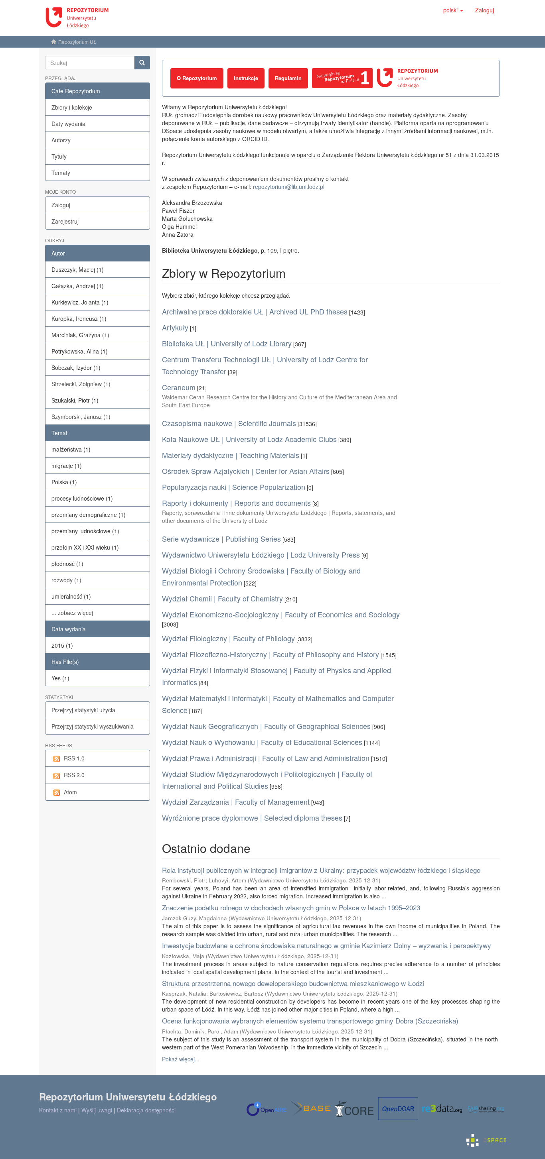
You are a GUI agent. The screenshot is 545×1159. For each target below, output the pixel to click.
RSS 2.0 (74, 775)
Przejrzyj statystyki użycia (83, 710)
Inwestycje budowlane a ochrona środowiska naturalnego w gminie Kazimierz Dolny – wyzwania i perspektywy (326, 945)
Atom (70, 792)
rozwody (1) (66, 580)
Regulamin (288, 78)
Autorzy (61, 140)
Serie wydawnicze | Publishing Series (221, 538)
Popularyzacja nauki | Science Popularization (233, 486)
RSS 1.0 (74, 758)
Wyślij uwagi (96, 1110)
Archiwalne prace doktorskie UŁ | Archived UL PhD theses (255, 311)
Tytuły (59, 156)
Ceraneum (178, 387)
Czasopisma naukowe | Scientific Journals (229, 423)
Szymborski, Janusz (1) (81, 416)
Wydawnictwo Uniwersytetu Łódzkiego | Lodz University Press (261, 554)
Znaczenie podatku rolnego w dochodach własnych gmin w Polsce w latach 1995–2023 (291, 907)
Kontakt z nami (58, 1110)
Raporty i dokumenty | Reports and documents (236, 502)
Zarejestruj (65, 221)
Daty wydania (68, 124)
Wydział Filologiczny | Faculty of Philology (228, 638)
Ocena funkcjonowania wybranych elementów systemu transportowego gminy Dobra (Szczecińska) (310, 1020)
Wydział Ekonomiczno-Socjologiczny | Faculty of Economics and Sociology (281, 614)
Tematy (60, 173)
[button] (453, 10)
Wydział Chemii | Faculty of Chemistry (222, 598)
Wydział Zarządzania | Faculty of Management (236, 801)
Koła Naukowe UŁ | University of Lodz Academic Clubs (249, 439)
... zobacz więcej (72, 613)
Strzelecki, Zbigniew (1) (81, 384)
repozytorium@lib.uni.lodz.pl (288, 187)
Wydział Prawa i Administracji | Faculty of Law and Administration (265, 757)
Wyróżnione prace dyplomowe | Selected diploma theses (252, 817)
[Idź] (142, 62)
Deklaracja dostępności (146, 1110)
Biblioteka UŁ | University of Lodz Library (227, 343)
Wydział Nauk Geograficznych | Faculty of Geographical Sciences (266, 726)
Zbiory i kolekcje (71, 107)
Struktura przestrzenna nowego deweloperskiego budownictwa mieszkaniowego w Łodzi (293, 983)
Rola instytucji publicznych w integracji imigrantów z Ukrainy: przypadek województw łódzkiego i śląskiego (321, 870)
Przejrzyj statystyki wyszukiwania (92, 726)
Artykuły (175, 327)
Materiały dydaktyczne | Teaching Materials (230, 455)
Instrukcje (246, 78)
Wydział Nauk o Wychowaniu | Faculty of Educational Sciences (262, 742)
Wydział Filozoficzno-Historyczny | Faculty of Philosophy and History (270, 654)
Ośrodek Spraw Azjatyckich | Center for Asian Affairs (246, 471)
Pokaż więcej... (180, 1059)
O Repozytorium (197, 78)
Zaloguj (60, 205)
